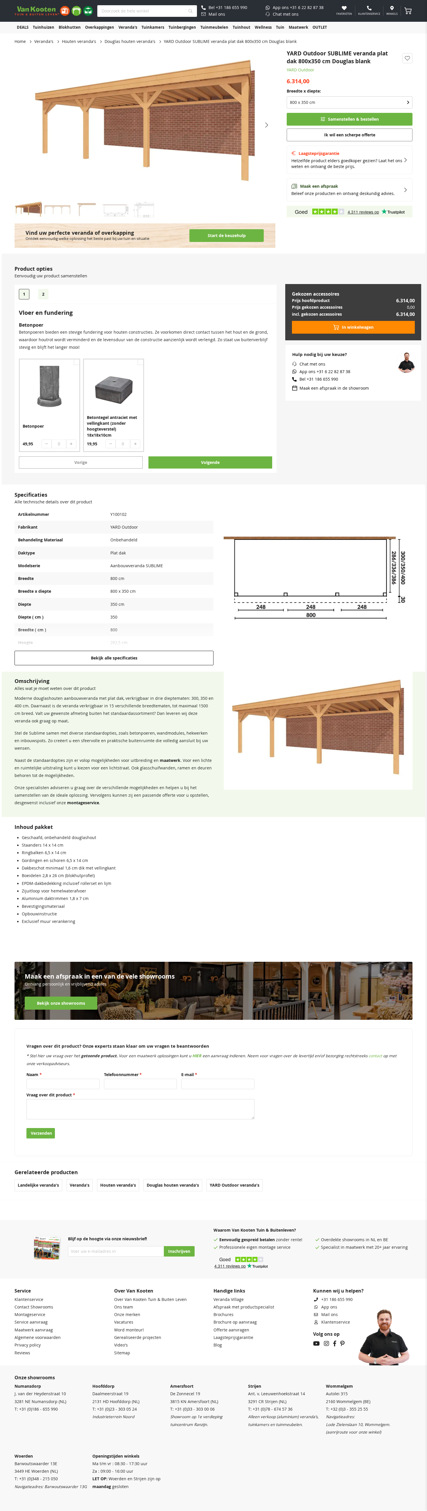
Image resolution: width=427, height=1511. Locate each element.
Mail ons (329, 1314)
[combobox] (147, 11)
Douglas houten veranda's (130, 41)
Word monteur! (129, 1330)
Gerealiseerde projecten (137, 1337)
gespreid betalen (258, 1239)
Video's (121, 1345)
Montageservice (30, 1314)
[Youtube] (316, 1344)
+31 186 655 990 (337, 1299)
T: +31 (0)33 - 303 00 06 (192, 1409)
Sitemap (122, 1352)
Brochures (224, 1314)
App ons (329, 1307)
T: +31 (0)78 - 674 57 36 (270, 1409)
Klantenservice (29, 1299)
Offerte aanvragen (231, 1330)
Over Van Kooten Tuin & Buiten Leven (150, 1299)
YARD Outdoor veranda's (234, 1185)
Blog (218, 1345)
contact (375, 1055)
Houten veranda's (79, 41)
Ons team (123, 1307)
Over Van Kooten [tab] (133, 1291)
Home (20, 41)
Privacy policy (28, 1345)
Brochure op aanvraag (235, 1322)
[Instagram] (326, 1344)
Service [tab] (23, 1291)
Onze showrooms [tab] (35, 1377)
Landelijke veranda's (38, 1185)
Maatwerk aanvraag (34, 1330)
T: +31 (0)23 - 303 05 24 (114, 1409)
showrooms (353, 1239)
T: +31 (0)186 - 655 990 (36, 1409)
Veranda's (43, 41)
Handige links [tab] (229, 1291)
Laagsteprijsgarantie (233, 1337)
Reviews (22, 1352)
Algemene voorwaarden (38, 1337)
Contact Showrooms (34, 1307)
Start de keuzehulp (227, 235)
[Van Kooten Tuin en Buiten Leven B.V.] (54, 10)
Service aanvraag (31, 1322)
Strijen (254, 1386)
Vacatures (123, 1322)
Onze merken (127, 1314)
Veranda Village (229, 1299)
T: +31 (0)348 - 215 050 (36, 1478)
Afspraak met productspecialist (244, 1307)
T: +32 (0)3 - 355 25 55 (347, 1409)
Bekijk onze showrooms (61, 1003)
